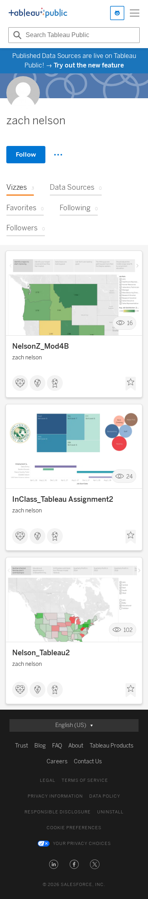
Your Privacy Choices (82, 843)
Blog (40, 745)
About (75, 745)
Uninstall (110, 812)
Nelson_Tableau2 (41, 653)
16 (130, 323)
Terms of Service (85, 780)
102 (128, 629)
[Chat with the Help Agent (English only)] (117, 13)
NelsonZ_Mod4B (40, 346)
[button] (53, 864)
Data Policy (104, 796)
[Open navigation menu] (134, 13)
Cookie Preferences (74, 827)
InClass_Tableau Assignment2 (62, 499)
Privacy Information (55, 796)
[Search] (16, 35)
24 (129, 476)
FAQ (57, 745)
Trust (21, 745)
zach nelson (27, 357)
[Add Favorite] (131, 384)
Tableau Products (111, 745)
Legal (47, 780)
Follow (26, 154)
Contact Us (88, 761)
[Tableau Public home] (38, 13)
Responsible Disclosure (57, 812)
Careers (57, 761)
